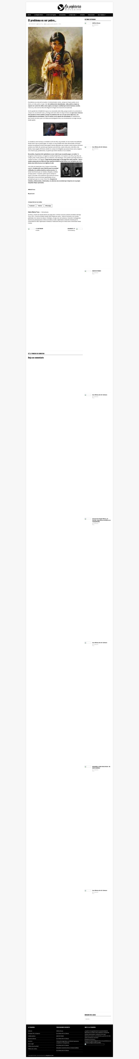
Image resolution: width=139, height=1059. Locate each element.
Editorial (30, 1031)
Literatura (72, 15)
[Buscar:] (98, 1019)
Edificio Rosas (96, 23)
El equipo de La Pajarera (34, 1033)
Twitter (40, 205)
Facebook (32, 205)
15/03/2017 (33, 24)
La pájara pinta (38, 15)
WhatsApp (48, 205)
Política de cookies (32, 1049)
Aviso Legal (31, 1043)
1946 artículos (44, 212)
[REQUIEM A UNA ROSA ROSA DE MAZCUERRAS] (88, 885)
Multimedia (101, 15)
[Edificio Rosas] (88, 142)
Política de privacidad (33, 1046)
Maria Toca (40, 24)
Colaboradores (31, 1036)
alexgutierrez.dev (49, 1055)
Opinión (82, 15)
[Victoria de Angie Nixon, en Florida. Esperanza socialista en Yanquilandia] (88, 637)
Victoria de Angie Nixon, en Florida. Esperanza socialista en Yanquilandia (101, 520)
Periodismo (91, 15)
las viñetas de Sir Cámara (99, 147)
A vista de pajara (51, 15)
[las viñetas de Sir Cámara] (88, 266)
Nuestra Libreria (32, 1038)
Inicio (29, 15)
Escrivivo (30, 1041)
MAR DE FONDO (96, 271)
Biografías (62, 15)
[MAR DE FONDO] (88, 390)
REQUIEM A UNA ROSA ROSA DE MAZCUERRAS (101, 767)
